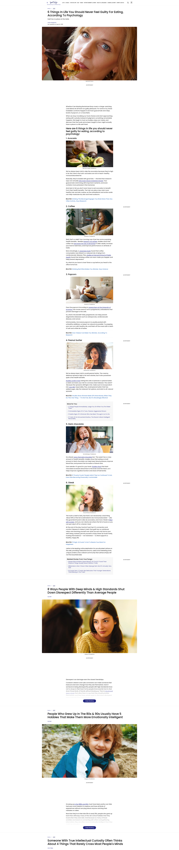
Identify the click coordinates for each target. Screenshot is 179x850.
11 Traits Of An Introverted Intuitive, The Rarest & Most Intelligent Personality (89, 417)
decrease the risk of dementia (84, 244)
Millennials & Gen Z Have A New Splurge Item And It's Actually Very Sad (89, 566)
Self (78, 2)
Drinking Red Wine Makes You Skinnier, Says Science (90, 269)
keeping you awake (90, 241)
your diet (72, 387)
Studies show (96, 467)
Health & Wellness (101, 2)
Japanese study (85, 251)
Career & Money (111, 2)
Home (49, 8)
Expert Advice (120, 2)
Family (81, 2)
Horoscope (73, 2)
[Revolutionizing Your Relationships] (54, 2)
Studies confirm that (73, 381)
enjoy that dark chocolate (83, 457)
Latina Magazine (52, 22)
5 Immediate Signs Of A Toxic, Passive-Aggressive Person (87, 411)
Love (63, 2)
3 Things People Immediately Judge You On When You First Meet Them (89, 407)
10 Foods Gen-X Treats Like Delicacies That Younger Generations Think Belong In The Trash (89, 571)
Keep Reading (89, 701)
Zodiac (67, 2)
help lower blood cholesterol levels (91, 181)
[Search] (127, 2)
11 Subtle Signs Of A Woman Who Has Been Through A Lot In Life (89, 414)
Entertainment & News (90, 2)
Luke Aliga (50, 848)
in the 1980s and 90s (81, 804)
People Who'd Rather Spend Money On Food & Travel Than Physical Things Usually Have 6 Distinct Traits (87, 562)
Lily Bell (49, 596)
